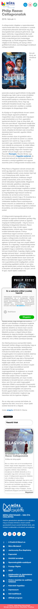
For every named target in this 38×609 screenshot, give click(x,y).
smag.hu (10, 410)
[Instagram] (10, 534)
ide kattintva (21, 305)
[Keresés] (25, 5)
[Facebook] (5, 534)
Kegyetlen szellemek (23, 156)
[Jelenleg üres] (30, 5)
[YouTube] (14, 534)
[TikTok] (19, 534)
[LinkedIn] (24, 534)
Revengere (12, 154)
